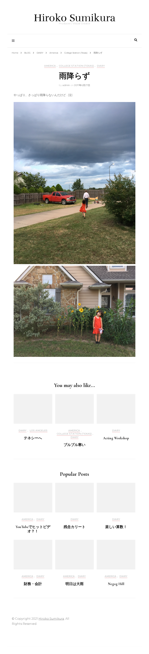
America (50, 65)
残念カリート (74, 527)
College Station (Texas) (76, 65)
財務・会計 (33, 584)
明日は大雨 (74, 584)
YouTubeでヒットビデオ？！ (33, 529)
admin (66, 85)
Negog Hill (116, 584)
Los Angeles (38, 430)
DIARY (101, 65)
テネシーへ (33, 438)
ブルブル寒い (74, 445)
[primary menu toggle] (14, 40)
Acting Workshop (116, 438)
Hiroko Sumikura (74, 18)
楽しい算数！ (116, 527)
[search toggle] (135, 40)
